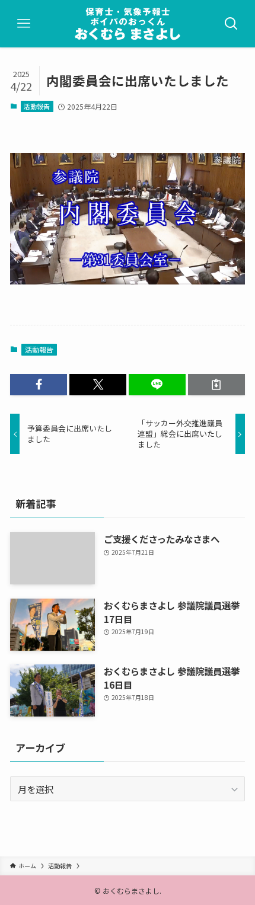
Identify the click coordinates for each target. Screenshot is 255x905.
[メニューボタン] (23, 23)
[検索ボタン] (231, 23)
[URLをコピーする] (216, 384)
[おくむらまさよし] (127, 23)
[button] (38, 384)
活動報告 (37, 106)
